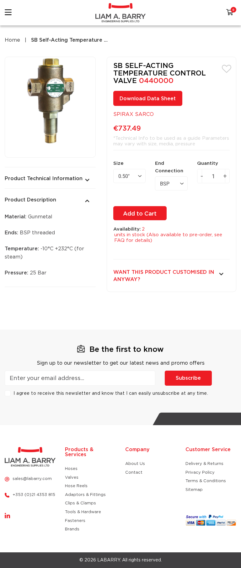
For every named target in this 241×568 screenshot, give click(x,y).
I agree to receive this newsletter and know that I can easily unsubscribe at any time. (110, 393)
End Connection (169, 167)
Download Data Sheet (148, 98)
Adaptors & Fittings (85, 495)
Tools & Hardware (83, 512)
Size (118, 163)
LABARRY (108, 560)
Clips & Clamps (80, 503)
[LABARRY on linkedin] (7, 516)
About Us (135, 464)
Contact (133, 473)
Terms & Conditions (205, 481)
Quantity (207, 163)
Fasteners (75, 521)
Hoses (71, 469)
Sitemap (194, 490)
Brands (72, 529)
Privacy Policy (200, 473)
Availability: (127, 229)
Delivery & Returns (204, 464)
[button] (226, 68)
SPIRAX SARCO (133, 114)
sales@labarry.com (32, 479)
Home (12, 40)
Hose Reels (76, 486)
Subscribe (188, 378)
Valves (71, 478)
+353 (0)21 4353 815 (34, 495)
